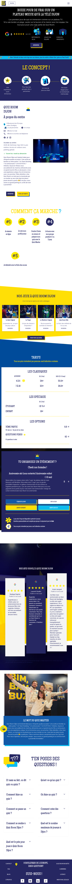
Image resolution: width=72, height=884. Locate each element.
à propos (9, 879)
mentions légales (63, 879)
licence (62, 874)
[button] (68, 3)
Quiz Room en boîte (62, 863)
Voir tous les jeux (36, 338)
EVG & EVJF (53, 502)
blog (8, 874)
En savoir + (10, 328)
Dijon (12, 3)
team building (21, 502)
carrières (62, 869)
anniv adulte (54, 508)
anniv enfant (21, 508)
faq (9, 869)
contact (9, 863)
